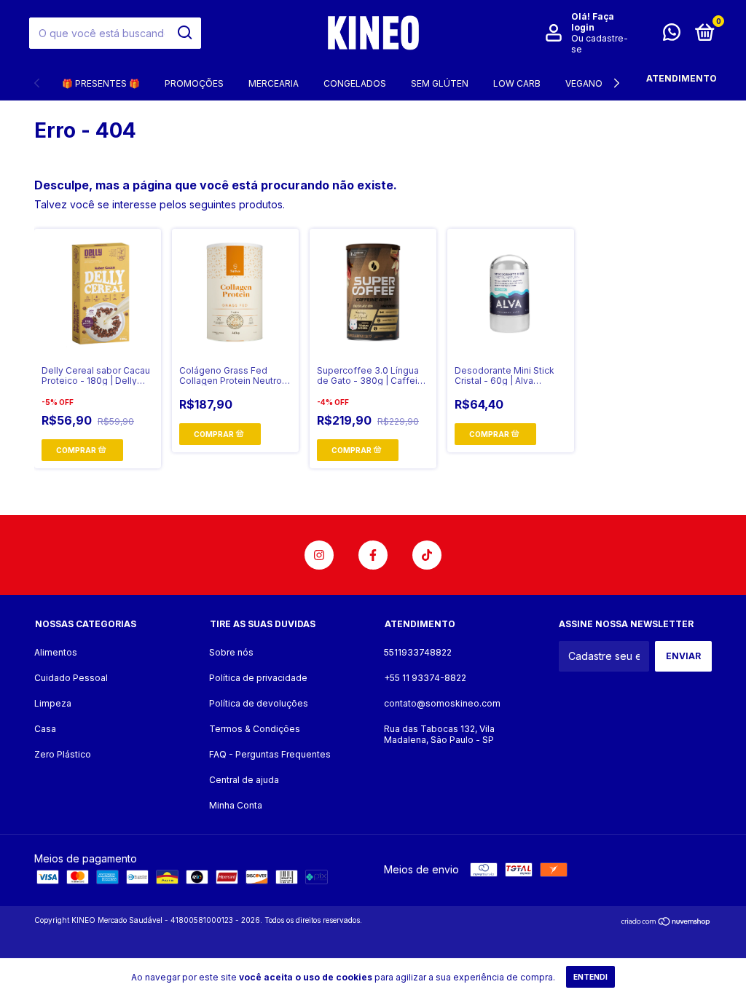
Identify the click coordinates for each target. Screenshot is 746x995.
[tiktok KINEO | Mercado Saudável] (426, 555)
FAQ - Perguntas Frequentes (270, 754)
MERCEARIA (273, 83)
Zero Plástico (62, 754)
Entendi (590, 976)
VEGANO (583, 83)
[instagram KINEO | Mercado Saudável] (319, 555)
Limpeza (52, 703)
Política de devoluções (258, 703)
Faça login (592, 22)
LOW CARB (517, 83)
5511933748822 (418, 652)
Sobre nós (231, 652)
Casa (45, 728)
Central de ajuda (244, 779)
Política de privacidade (258, 677)
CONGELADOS (354, 83)
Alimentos (55, 652)
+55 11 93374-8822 (425, 677)
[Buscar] (184, 33)
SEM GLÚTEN (439, 83)
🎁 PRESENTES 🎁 (101, 83)
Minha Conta (235, 805)
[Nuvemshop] (666, 922)
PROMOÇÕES (194, 83)
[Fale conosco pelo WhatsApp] (672, 35)
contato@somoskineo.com (442, 703)
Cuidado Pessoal (71, 677)
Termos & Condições (254, 728)
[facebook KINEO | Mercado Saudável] (373, 555)
